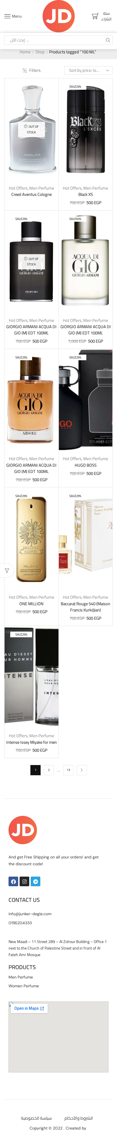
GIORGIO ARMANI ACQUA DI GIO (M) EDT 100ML (31, 330)
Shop (40, 52)
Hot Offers (18, 188)
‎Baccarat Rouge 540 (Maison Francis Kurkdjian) (85, 607)
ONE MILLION (31, 604)
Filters (35, 70)
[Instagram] (24, 881)
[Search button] (107, 40)
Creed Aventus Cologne (31, 194)
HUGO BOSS (86, 465)
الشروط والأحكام (78, 1118)
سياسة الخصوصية (36, 1118)
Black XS (85, 194)
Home (25, 52)
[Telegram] (35, 881)
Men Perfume (41, 188)
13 (68, 770)
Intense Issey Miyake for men (31, 742)
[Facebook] (13, 881)
